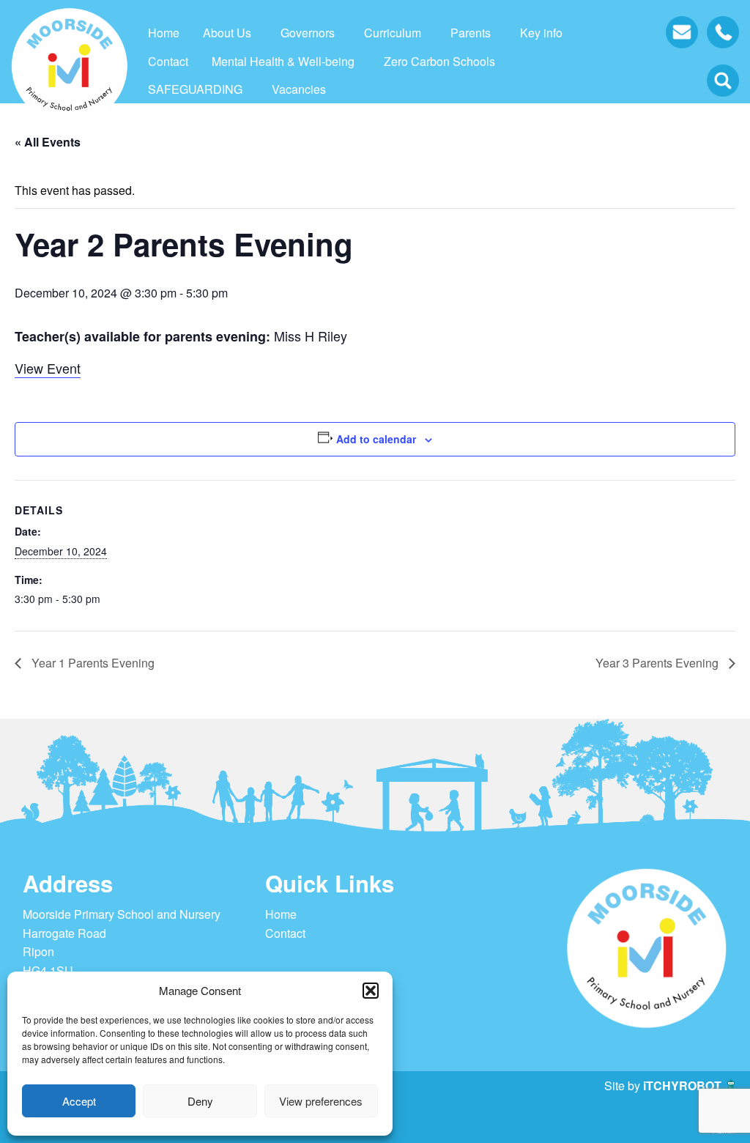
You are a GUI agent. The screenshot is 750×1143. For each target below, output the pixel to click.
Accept (79, 1101)
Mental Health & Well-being (283, 61)
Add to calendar (376, 439)
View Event (48, 367)
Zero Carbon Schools (439, 61)
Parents (470, 32)
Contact (168, 61)
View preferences (321, 1101)
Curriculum (392, 32)
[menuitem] (163, 33)
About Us (227, 32)
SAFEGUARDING (195, 89)
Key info (541, 32)
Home (163, 32)
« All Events (48, 141)
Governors (308, 32)
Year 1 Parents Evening (92, 662)
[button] (370, 990)
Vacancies (299, 89)
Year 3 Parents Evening (658, 662)
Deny (200, 1101)
